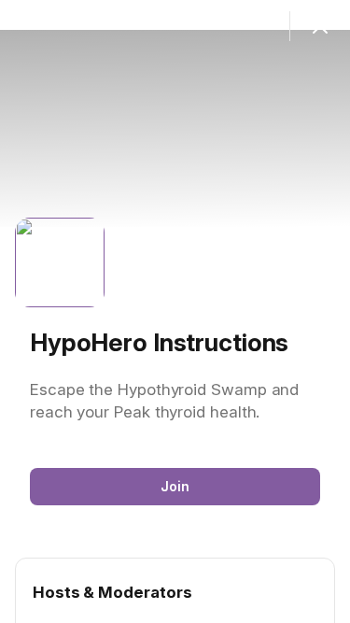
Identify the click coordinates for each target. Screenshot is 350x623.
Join (175, 486)
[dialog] (175, 311)
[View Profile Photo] (60, 262)
